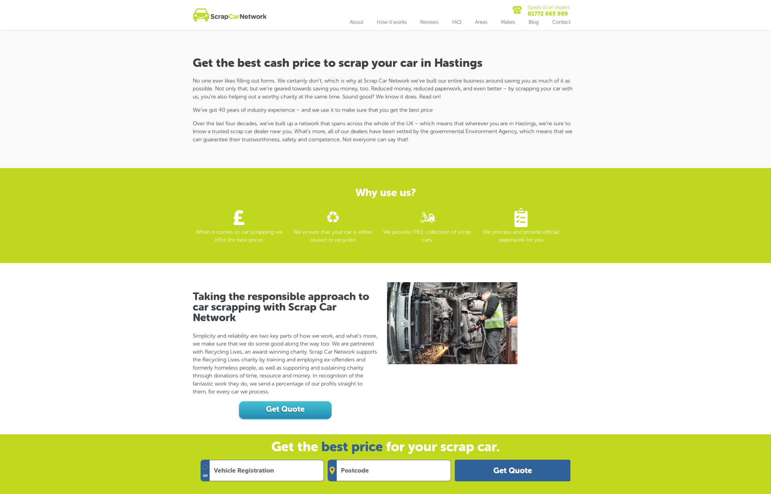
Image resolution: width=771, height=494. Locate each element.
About (356, 22)
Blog (534, 22)
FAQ (456, 22)
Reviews (429, 22)
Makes (508, 22)
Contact (561, 22)
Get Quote (512, 470)
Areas (481, 22)
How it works (392, 22)
